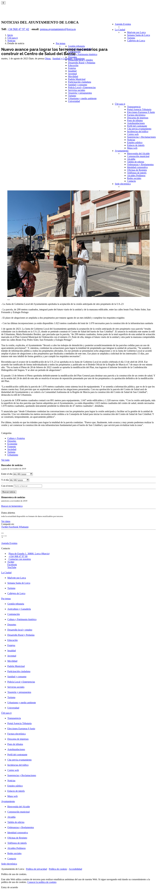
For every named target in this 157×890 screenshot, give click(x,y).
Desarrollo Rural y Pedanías (81, 62)
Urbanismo (79, 58)
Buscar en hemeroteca (12, 506)
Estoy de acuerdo (9, 887)
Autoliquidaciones (136, 123)
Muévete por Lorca (136, 32)
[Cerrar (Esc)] (2, 533)
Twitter (5, 527)
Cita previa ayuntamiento (139, 128)
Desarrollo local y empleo (19, 629)
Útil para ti (120, 104)
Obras (48, 58)
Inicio (10, 35)
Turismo (131, 38)
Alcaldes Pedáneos (136, 175)
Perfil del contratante (137, 126)
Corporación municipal (138, 156)
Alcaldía (131, 159)
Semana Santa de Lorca (138, 35)
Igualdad (72, 71)
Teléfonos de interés (136, 172)
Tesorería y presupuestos (80, 93)
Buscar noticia (8, 492)
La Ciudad (120, 29)
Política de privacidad (36, 869)
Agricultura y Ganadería (19, 609)
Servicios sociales (76, 90)
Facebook (14, 527)
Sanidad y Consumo (62, 58)
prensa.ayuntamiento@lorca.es (58, 29)
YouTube (11, 567)
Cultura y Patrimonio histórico (82, 54)
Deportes (11, 441)
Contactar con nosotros (20, 559)
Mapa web (132, 148)
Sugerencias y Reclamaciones (141, 137)
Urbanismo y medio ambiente (82, 98)
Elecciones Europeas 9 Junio (141, 112)
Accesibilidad (75, 869)
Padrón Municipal (76, 79)
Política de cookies (58, 869)
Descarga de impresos (137, 117)
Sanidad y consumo (77, 84)
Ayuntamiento (121, 150)
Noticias (131, 139)
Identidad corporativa (137, 167)
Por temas (60, 43)
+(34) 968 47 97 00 (18, 556)
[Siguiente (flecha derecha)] (5, 535)
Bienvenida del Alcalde (138, 153)
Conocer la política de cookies (41, 882)
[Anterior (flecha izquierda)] (2, 535)
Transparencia (134, 106)
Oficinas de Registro (137, 170)
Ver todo (5, 460)
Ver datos (5, 521)
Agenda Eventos (123, 24)
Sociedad (11, 449)
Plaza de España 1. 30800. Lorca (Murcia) (29, 553)
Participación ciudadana (79, 82)
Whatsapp (24, 527)
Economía (12, 443)
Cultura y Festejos (16, 438)
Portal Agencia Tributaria (139, 109)
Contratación (13, 614)
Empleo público (134, 142)
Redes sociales (134, 178)
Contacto (131, 181)
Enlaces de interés (135, 145)
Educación (73, 65)
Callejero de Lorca (136, 40)
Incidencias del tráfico (137, 131)
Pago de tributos (135, 120)
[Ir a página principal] (19, 14)
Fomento (11, 446)
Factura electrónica (136, 115)
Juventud (72, 73)
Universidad (74, 101)
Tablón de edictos (135, 161)
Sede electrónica (123, 183)
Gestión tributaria (76, 46)
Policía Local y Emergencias (82, 87)
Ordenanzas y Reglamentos (140, 164)
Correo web (133, 134)
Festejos (72, 68)
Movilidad (73, 76)
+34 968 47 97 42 (18, 29)
